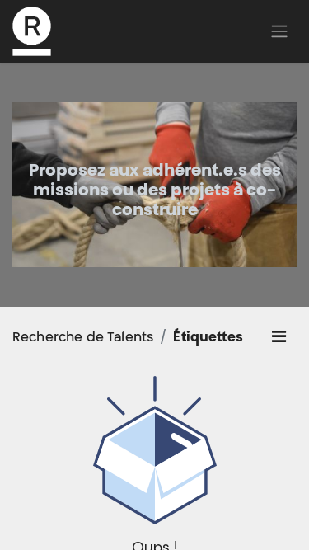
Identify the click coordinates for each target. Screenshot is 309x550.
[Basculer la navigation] (279, 31)
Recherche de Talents (82, 338)
